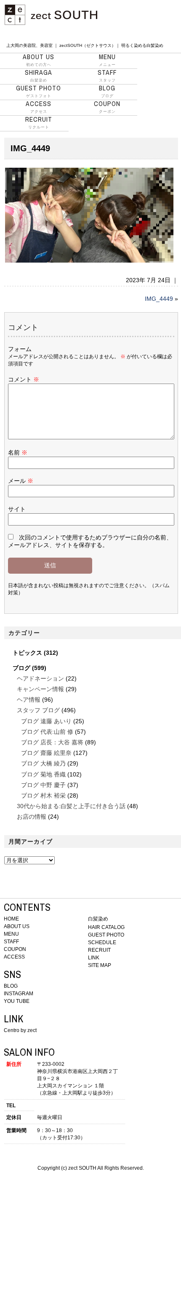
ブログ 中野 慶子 (43, 785)
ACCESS (14, 957)
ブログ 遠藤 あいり (46, 721)
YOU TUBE (16, 1001)
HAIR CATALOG (106, 927)
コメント (23, 379)
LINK (93, 958)
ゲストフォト (38, 91)
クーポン (107, 107)
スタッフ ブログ (38, 710)
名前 (17, 452)
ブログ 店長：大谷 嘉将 (52, 742)
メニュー (107, 60)
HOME (11, 919)
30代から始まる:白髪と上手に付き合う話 (71, 806)
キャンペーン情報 (40, 689)
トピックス (27, 652)
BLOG (11, 986)
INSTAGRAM (18, 994)
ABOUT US (16, 926)
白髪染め (38, 75)
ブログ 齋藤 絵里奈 (46, 752)
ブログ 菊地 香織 (43, 774)
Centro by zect (20, 1030)
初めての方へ (38, 60)
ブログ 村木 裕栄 (43, 795)
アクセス (38, 107)
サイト (17, 509)
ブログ (107, 91)
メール (20, 480)
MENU (11, 934)
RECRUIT (99, 950)
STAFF (11, 942)
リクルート (38, 122)
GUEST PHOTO (106, 935)
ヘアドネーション (40, 678)
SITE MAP (99, 965)
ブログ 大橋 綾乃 (43, 763)
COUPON (15, 949)
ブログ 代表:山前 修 (47, 731)
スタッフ (107, 75)
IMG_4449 (159, 298)
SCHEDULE (102, 942)
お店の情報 (31, 816)
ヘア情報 (28, 699)
